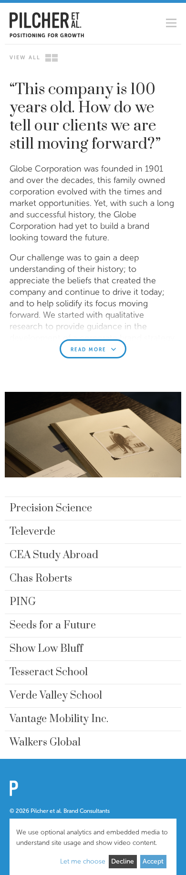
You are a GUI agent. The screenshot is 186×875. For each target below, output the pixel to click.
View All (25, 57)
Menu (171, 23)
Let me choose (82, 861)
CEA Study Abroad (54, 555)
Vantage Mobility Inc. (59, 719)
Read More (88, 350)
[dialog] (93, 847)
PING (23, 601)
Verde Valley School (56, 695)
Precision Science (51, 508)
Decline (122, 861)
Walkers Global (45, 742)
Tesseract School (49, 672)
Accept (153, 861)
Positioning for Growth (47, 36)
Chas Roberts (41, 578)
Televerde (32, 531)
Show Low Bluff (46, 648)
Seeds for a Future (53, 625)
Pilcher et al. (46, 20)
